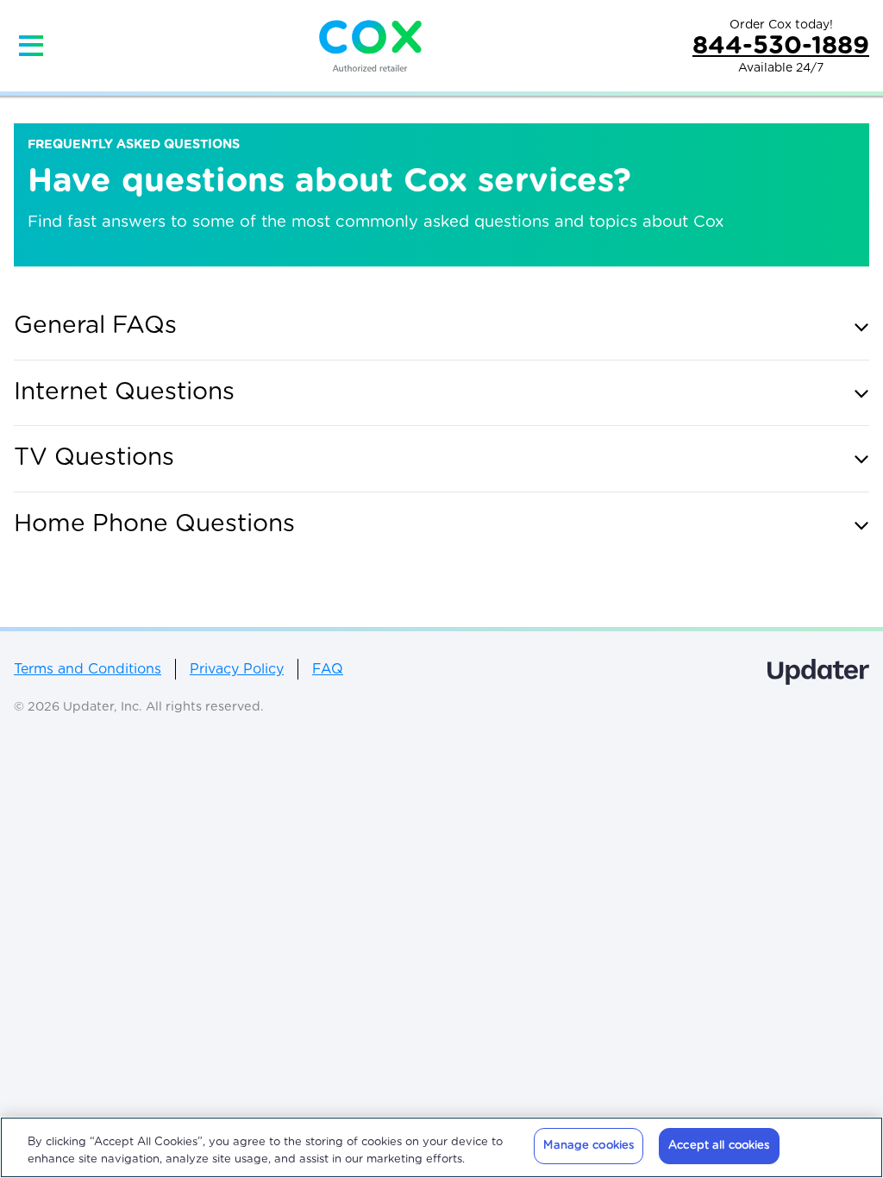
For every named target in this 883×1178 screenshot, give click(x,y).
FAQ (327, 669)
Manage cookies (588, 1145)
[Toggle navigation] (31, 45)
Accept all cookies (718, 1145)
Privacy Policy (237, 669)
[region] (441, 1147)
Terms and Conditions (87, 669)
